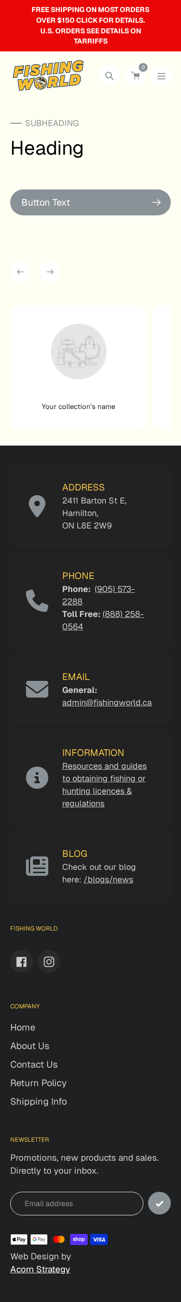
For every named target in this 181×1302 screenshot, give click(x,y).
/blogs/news (108, 879)
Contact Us (34, 1064)
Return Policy (38, 1083)
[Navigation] (161, 75)
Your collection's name (78, 406)
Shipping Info (38, 1101)
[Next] (50, 272)
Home (22, 1027)
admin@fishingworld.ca (107, 702)
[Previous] (20, 272)
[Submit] (159, 1203)
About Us (29, 1046)
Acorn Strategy (40, 1269)
